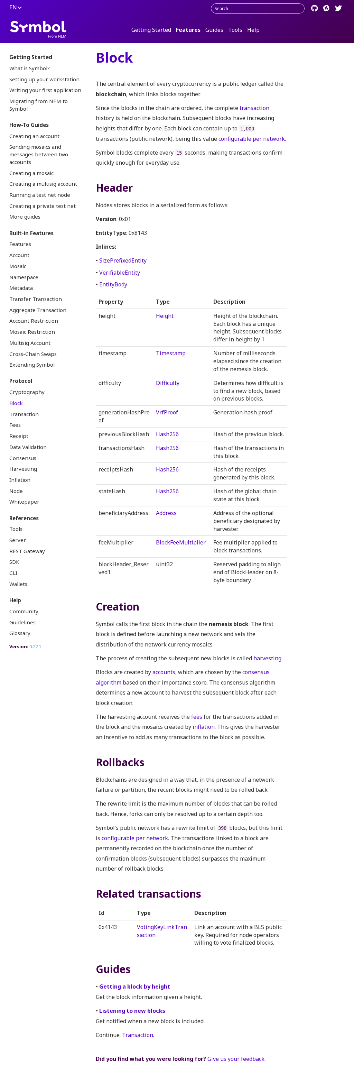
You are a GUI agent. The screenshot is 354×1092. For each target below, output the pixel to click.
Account (19, 254)
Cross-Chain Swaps (33, 353)
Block (16, 403)
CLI (13, 572)
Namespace (23, 277)
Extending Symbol (32, 364)
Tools (235, 30)
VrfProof (167, 412)
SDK (14, 561)
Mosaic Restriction (32, 331)
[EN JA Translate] (18, 7)
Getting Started (151, 30)
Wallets (18, 583)
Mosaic (17, 266)
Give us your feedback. (236, 1059)
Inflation (19, 479)
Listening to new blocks (132, 1011)
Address (166, 513)
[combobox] (258, 8)
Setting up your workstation (44, 79)
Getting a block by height (134, 986)
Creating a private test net (42, 205)
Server (17, 539)
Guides (214, 30)
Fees (15, 424)
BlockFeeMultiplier (181, 542)
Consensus (22, 458)
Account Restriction (33, 320)
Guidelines (22, 622)
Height (165, 316)
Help (253, 30)
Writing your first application (45, 89)
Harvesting (23, 468)
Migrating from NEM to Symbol (38, 105)
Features (188, 30)
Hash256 (167, 434)
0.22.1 (35, 646)
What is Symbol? (29, 68)
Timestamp (171, 353)
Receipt (18, 435)
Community (23, 611)
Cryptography (27, 391)
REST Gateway (27, 551)
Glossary (19, 633)
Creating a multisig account (43, 183)
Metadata (21, 287)
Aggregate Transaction (37, 309)
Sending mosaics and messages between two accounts (38, 154)
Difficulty (167, 383)
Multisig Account (29, 342)
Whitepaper (24, 501)
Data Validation (28, 446)
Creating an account (34, 135)
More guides (24, 216)
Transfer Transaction (35, 298)
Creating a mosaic (31, 172)
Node (16, 490)
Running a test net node (39, 194)
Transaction (24, 414)
